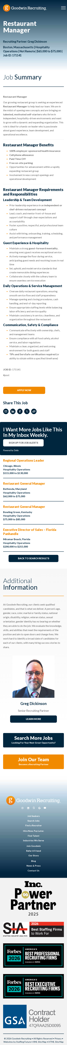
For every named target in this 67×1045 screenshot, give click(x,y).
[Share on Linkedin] (13, 411)
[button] (24, 390)
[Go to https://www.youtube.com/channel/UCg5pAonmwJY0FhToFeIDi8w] (45, 808)
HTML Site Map (56, 1041)
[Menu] (63, 8)
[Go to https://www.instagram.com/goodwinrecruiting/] (22, 808)
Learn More (33, 719)
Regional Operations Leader (23, 460)
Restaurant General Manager (24, 483)
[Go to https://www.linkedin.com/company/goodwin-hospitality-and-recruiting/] (28, 808)
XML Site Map (39, 1041)
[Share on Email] (6, 411)
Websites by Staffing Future (17, 1041)
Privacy (58, 1038)
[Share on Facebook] (20, 411)
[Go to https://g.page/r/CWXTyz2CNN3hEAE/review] (39, 808)
